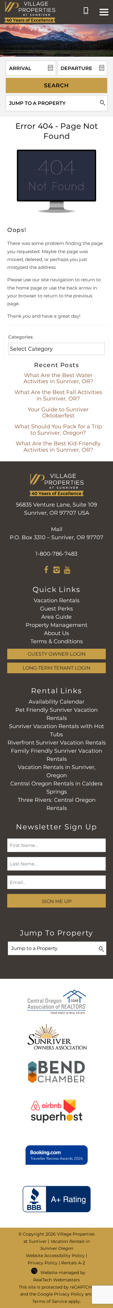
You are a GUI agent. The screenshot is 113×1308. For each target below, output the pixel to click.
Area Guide (56, 617)
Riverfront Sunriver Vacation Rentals (57, 742)
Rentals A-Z (73, 1262)
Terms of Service (49, 1301)
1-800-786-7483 (56, 553)
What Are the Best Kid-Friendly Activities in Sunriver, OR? (58, 446)
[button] (104, 12)
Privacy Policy (43, 1262)
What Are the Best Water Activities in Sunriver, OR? (58, 378)
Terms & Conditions (56, 641)
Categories (20, 337)
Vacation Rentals (57, 600)
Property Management (56, 625)
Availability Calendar (56, 701)
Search (56, 85)
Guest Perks (56, 608)
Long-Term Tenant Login (56, 668)
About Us (56, 633)
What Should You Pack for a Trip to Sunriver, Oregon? (58, 429)
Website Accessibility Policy (55, 1255)
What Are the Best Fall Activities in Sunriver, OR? (58, 395)
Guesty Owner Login (57, 654)
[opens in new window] (46, 570)
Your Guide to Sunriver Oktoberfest (58, 412)
